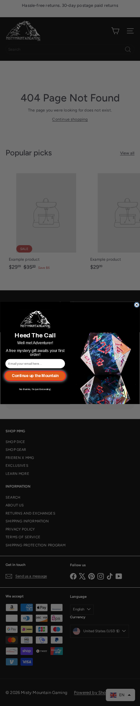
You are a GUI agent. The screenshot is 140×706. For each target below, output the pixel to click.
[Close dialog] (136, 305)
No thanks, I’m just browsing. (35, 389)
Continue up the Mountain (35, 376)
